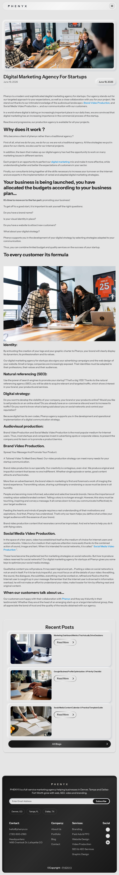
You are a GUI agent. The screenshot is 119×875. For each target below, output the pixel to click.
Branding (77, 829)
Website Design (80, 839)
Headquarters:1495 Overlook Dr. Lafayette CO (26, 841)
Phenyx (66, 598)
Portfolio (56, 834)
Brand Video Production (96, 102)
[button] (112, 6)
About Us (56, 829)
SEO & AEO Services (83, 849)
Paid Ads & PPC (80, 834)
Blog (53, 839)
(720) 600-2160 (17, 834)
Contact (55, 844)
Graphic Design (80, 854)
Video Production (81, 844)
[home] (17, 6)
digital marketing (60, 161)
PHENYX (67, 867)
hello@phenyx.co (18, 829)
